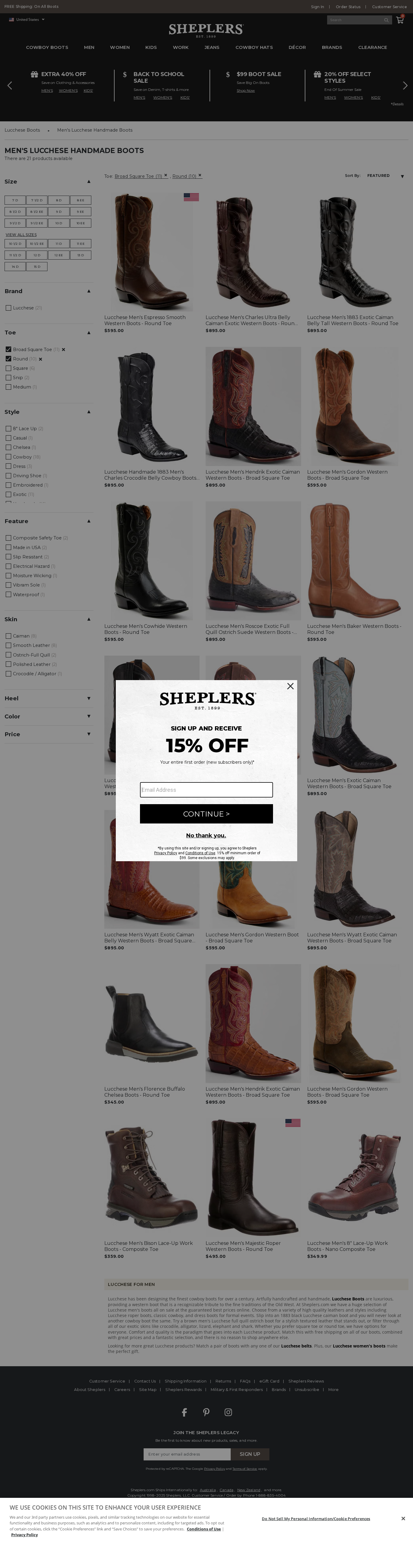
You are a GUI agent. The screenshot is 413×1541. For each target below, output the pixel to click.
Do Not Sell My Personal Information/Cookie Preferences (316, 1518)
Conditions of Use (204, 1529)
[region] (206, 1519)
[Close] (403, 1518)
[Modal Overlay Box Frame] (206, 770)
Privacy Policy (24, 1534)
